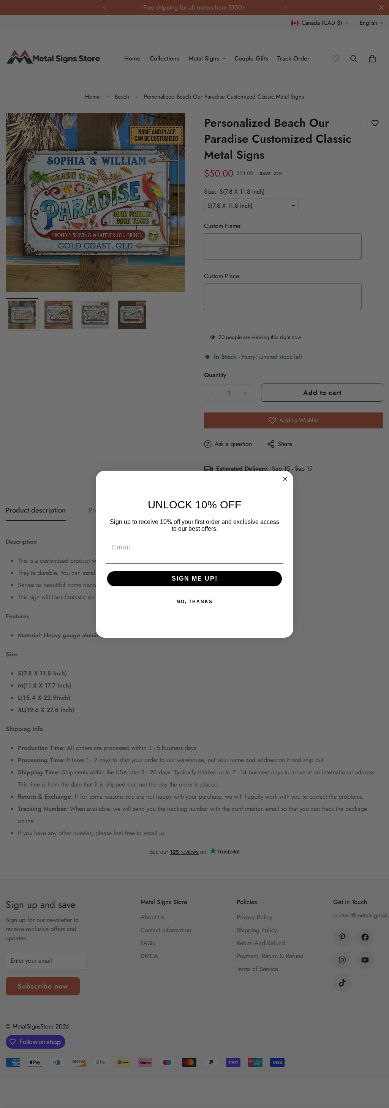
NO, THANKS (195, 601)
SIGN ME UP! (195, 578)
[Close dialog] (284, 479)
